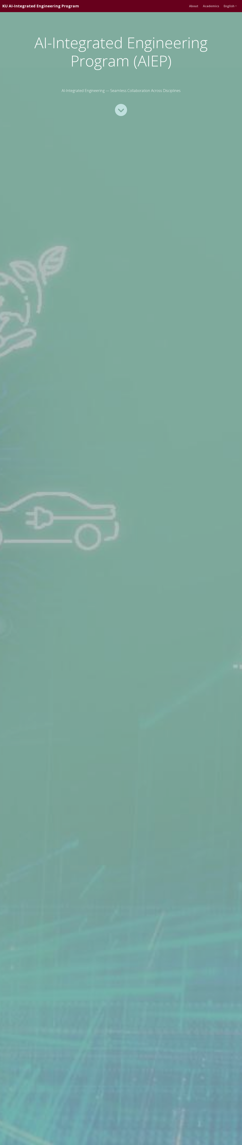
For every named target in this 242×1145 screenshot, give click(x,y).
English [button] (229, 6)
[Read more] (121, 110)
